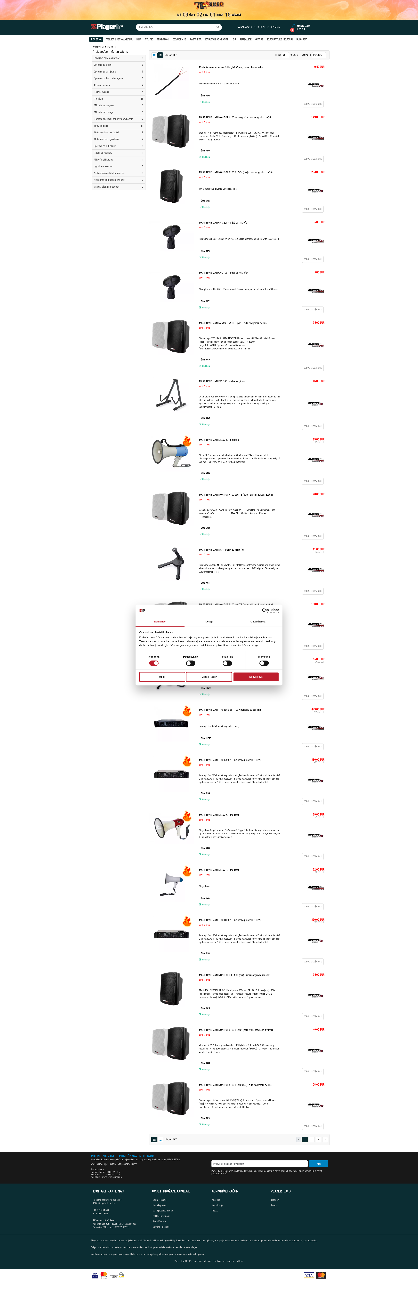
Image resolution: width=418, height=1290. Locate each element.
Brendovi (97, 47)
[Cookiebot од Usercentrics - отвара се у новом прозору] (264, 610)
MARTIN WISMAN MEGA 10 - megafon (219, 869)
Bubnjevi (301, 39)
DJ (234, 39)
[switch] (190, 663)
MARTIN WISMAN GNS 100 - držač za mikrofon (223, 272)
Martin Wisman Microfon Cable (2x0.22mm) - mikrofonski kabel (231, 67)
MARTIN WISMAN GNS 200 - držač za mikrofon (223, 222)
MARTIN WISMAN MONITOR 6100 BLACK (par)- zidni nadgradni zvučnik (236, 1030)
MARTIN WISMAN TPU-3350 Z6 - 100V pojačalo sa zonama (230, 709)
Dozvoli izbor (209, 676)
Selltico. (239, 1261)
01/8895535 (273, 27)
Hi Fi (138, 39)
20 (284, 55)
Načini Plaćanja (160, 1200)
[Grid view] (160, 55)
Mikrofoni (163, 39)
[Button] (218, 27)
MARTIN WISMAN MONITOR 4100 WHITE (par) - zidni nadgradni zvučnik (236, 494)
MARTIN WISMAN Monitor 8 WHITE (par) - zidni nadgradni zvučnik (233, 323)
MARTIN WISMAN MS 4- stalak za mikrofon (221, 549)
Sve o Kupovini (159, 1221)
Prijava (215, 1210)
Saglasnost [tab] (160, 621)
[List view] (154, 55)
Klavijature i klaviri (280, 39)
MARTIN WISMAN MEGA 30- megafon (219, 439)
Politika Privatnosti (161, 1216)
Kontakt (274, 1205)
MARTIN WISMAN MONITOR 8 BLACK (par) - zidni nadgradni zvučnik (234, 975)
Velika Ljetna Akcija (119, 39)
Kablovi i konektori (217, 39)
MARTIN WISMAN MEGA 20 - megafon (219, 814)
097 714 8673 (258, 27)
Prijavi (318, 1163)
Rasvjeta (195, 39)
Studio (149, 39)
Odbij (162, 676)
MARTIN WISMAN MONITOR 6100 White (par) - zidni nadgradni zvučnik (235, 117)
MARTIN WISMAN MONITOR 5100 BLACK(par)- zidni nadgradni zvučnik (235, 1085)
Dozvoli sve (256, 676)
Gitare (259, 39)
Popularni (318, 55)
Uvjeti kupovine (160, 1205)
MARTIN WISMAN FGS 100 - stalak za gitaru (222, 381)
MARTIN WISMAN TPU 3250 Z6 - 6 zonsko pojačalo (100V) (230, 760)
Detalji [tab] (209, 621)
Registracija (217, 1205)
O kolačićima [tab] (257, 621)
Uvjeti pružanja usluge (163, 1210)
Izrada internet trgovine (223, 1261)
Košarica (216, 1200)
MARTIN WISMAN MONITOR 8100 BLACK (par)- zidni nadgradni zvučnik (236, 172)
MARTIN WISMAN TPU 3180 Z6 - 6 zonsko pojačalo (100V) (230, 920)
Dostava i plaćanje (161, 1227)
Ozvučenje (179, 39)
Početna (96, 39)
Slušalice (246, 39)
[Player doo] (107, 27)
